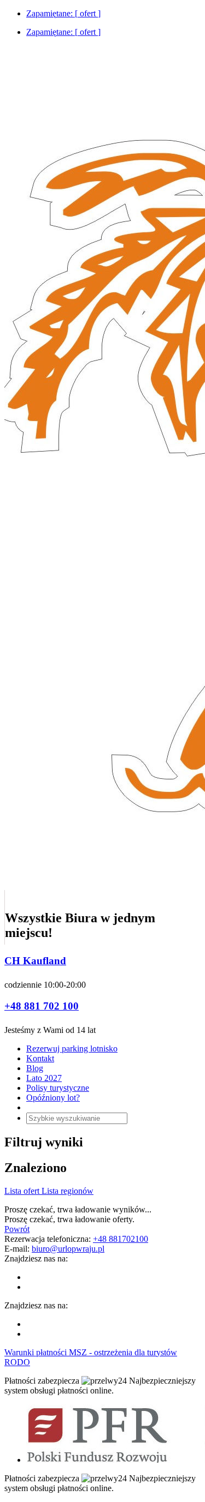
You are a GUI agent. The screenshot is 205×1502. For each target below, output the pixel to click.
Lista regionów (67, 1190)
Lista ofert (23, 1190)
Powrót (17, 1229)
